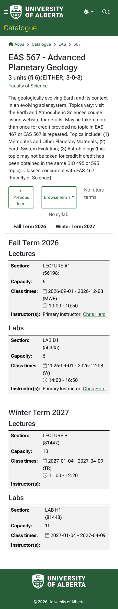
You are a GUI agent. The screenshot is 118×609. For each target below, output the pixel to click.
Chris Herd (94, 314)
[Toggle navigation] (6, 12)
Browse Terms (57, 197)
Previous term (21, 200)
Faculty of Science (28, 86)
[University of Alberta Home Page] (37, 12)
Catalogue (20, 27)
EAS (62, 44)
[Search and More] (105, 12)
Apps (19, 44)
